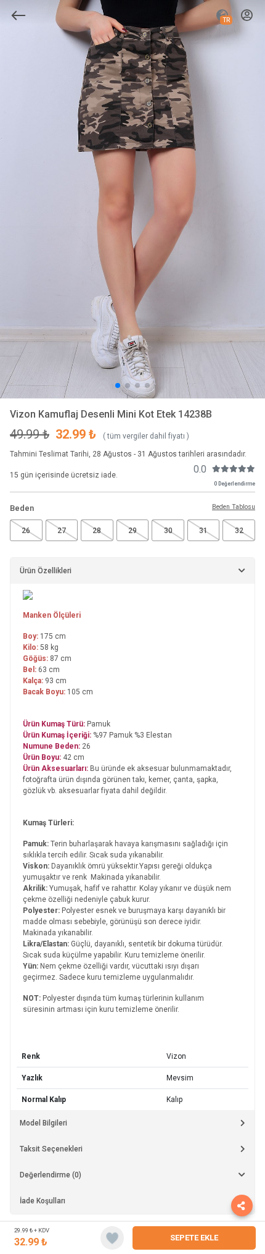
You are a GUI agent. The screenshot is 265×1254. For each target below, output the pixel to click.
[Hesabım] (247, 16)
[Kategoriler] (18, 15)
